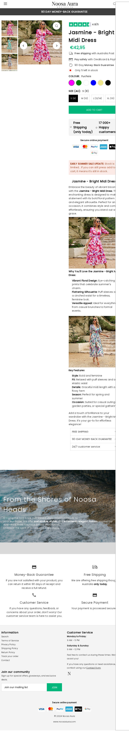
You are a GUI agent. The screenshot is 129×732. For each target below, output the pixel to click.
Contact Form (93, 667)
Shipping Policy (9, 648)
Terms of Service (10, 640)
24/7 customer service (86, 446)
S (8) (73, 98)
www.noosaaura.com (64, 721)
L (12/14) (97, 98)
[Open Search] (114, 4)
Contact (5, 660)
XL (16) (110, 98)
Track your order (9, 656)
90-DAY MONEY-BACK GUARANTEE (92, 439)
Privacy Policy (8, 644)
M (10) (84, 98)
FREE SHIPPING (80, 431)
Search (5, 636)
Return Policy (8, 652)
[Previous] (38, 12)
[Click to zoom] (56, 26)
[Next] (90, 12)
